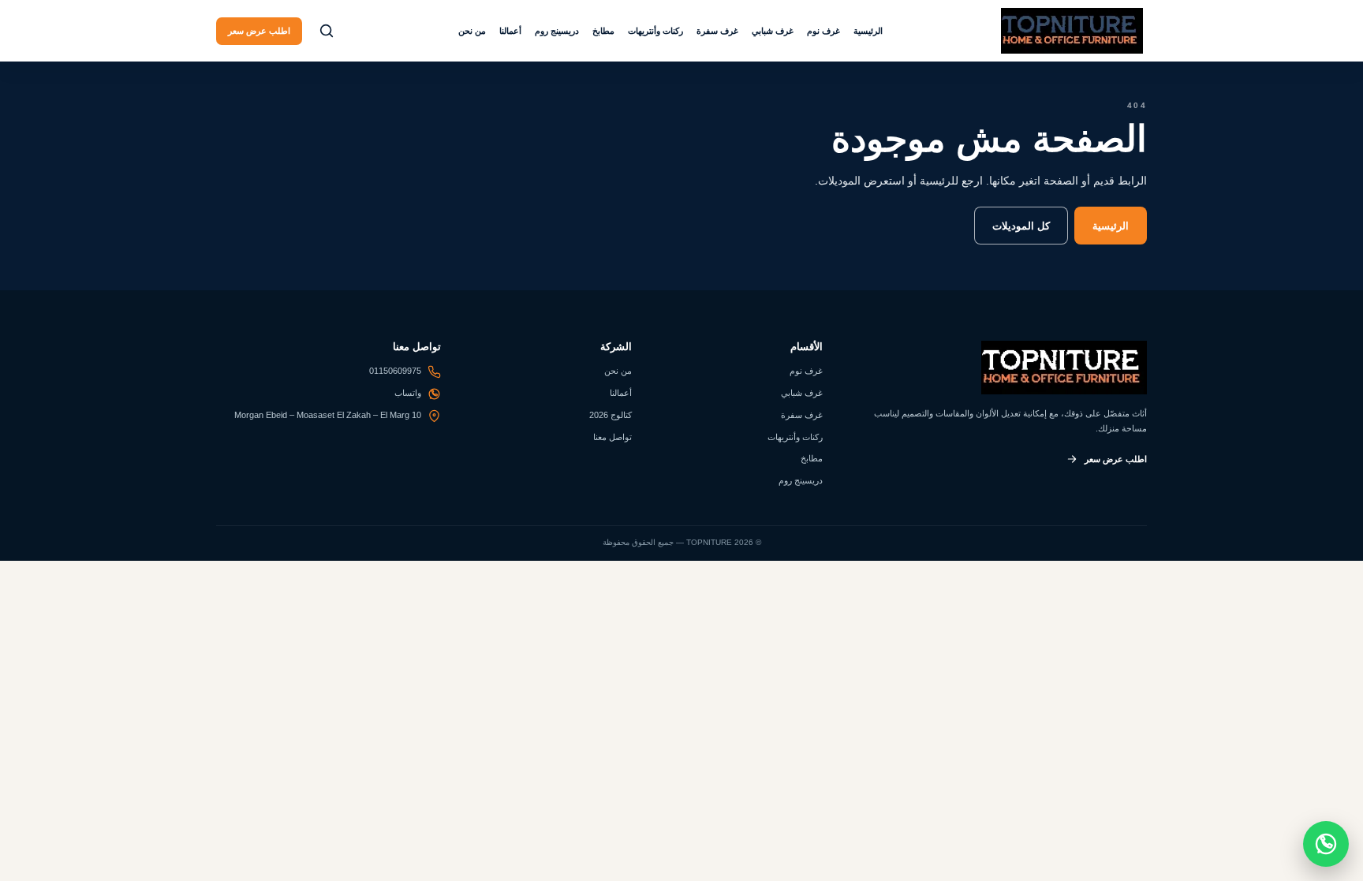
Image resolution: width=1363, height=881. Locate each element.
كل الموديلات (1021, 226)
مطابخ (603, 30)
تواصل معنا (612, 437)
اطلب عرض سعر (259, 30)
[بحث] (326, 30)
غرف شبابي (773, 30)
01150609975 (395, 370)
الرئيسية (868, 30)
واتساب (407, 393)
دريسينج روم (557, 30)
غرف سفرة (717, 30)
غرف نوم (823, 30)
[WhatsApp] (1326, 844)
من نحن (472, 30)
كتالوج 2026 (610, 415)
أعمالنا (510, 30)
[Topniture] (1072, 31)
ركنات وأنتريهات (655, 30)
